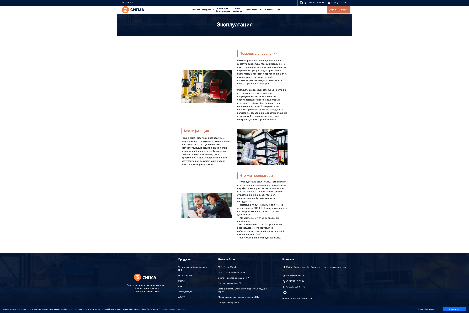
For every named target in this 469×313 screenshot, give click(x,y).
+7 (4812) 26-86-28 (316, 3)
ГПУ (180, 286)
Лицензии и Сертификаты (223, 9)
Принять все (454, 309)
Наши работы (252, 9)
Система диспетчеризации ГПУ (233, 278)
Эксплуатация (185, 291)
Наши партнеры (237, 9)
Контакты (268, 9)
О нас (277, 9)
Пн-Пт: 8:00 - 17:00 (130, 2)
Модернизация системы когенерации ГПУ (238, 297)
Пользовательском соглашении (172, 309)
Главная (196, 9)
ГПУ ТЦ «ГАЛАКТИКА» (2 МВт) (232, 272)
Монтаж (182, 281)
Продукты (207, 9)
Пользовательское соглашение (297, 298)
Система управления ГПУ (230, 283)
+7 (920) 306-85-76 (295, 287)
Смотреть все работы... (229, 302)
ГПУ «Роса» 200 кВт (228, 267)
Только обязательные (426, 309)
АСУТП (181, 297)
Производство (185, 275)
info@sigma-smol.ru (339, 2)
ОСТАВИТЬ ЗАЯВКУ (339, 10)
